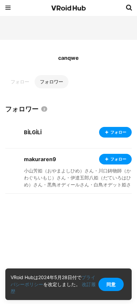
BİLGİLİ (33, 132)
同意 (111, 284)
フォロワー (51, 81)
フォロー (20, 81)
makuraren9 (40, 159)
